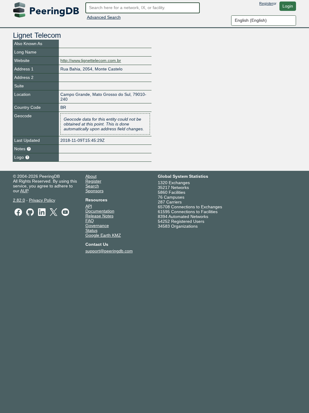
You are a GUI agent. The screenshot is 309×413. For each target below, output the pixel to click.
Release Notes (99, 215)
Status (91, 230)
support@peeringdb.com (109, 251)
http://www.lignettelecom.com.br (90, 60)
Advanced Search (104, 17)
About (91, 176)
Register (266, 4)
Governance (97, 225)
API (88, 206)
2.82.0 (19, 200)
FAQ (89, 220)
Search (92, 186)
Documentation (99, 211)
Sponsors (94, 190)
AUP (24, 190)
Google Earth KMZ (103, 235)
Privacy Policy (42, 200)
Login (287, 6)
